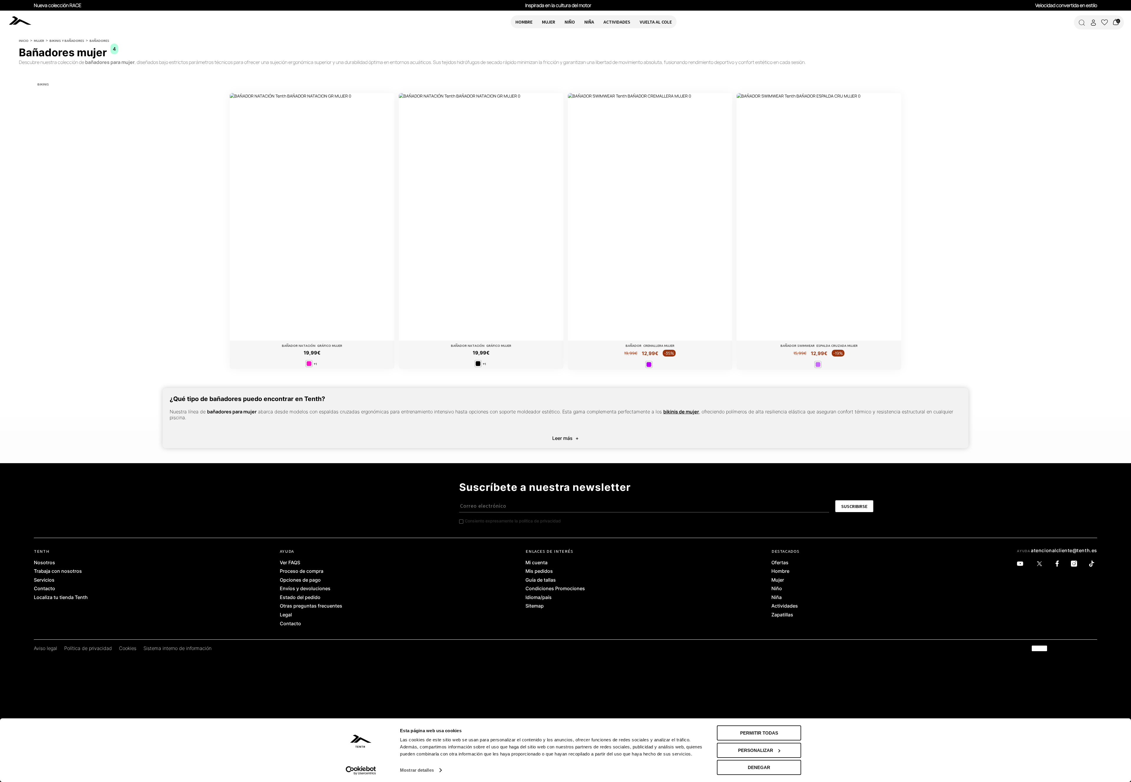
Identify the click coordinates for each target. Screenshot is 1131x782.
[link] (56, 20)
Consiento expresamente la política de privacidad (513, 520)
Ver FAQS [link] (290, 562)
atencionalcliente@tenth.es (1064, 550)
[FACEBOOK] (1059, 563)
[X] (1040, 563)
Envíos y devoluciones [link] (305, 588)
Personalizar (755, 750)
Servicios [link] (44, 580)
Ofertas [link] (779, 562)
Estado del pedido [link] (300, 597)
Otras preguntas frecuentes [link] (311, 606)
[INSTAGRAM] (1075, 563)
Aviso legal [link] (45, 648)
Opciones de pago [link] (300, 580)
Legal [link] (286, 615)
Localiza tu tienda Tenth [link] (61, 597)
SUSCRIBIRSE (854, 506)
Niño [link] (776, 588)
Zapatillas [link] (782, 615)
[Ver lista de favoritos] (1104, 22)
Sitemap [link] (534, 606)
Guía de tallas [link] (540, 580)
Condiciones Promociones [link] (555, 588)
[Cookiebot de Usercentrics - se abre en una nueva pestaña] (361, 770)
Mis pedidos (539, 571)
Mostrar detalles (417, 770)
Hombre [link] (780, 571)
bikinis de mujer (681, 411)
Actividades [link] (784, 606)
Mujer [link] (777, 580)
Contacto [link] (44, 588)
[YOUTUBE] (1021, 563)
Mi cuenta (536, 562)
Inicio (24, 40)
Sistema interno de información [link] (177, 648)
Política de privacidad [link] (88, 648)
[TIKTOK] (1093, 563)
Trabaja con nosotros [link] (58, 571)
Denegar (759, 767)
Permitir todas (759, 732)
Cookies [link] (127, 648)
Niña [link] (776, 597)
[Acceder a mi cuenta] (1093, 22)
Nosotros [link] (44, 562)
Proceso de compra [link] (301, 571)
